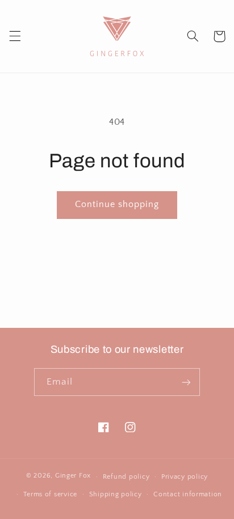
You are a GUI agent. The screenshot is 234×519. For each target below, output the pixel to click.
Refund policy (126, 476)
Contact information (187, 494)
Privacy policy (184, 476)
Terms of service (50, 494)
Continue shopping (117, 204)
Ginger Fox (73, 476)
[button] (15, 36)
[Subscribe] (186, 382)
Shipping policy (115, 494)
